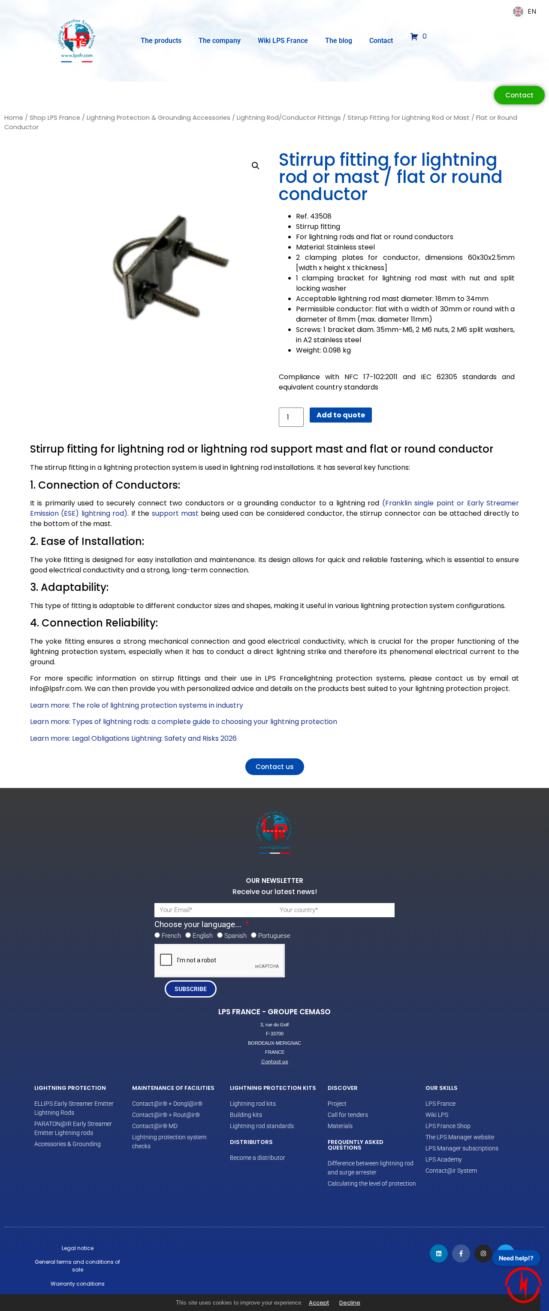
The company (220, 41)
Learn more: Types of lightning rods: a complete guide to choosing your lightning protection (183, 722)
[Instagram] (483, 1253)
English (203, 936)
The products (161, 41)
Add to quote (341, 415)
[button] (255, 165)
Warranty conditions (78, 1283)
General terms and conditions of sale (77, 1265)
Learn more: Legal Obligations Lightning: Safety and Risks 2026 (133, 738)
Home (13, 117)
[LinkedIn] (439, 1253)
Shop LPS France (55, 117)
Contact (381, 41)
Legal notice (78, 1248)
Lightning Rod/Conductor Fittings (289, 117)
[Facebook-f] (461, 1253)
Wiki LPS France (283, 41)
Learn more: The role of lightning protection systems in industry (136, 705)
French (171, 936)
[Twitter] (506, 1253)
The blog (338, 41)
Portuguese (274, 936)
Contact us (274, 1061)
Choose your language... (199, 924)
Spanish (235, 936)
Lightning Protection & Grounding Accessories (158, 117)
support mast (175, 513)
